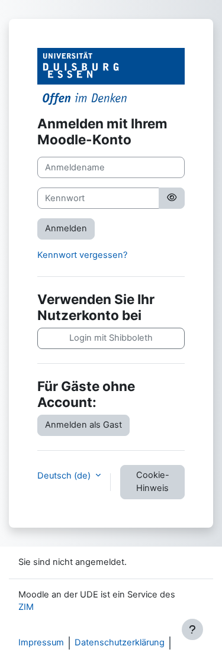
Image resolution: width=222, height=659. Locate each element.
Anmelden (66, 228)
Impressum (41, 642)
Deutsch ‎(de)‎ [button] (65, 475)
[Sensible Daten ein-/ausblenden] (172, 198)
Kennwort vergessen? (82, 255)
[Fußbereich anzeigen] (192, 629)
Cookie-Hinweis (152, 481)
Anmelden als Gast (83, 424)
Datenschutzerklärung (120, 642)
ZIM (26, 607)
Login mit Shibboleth (111, 337)
